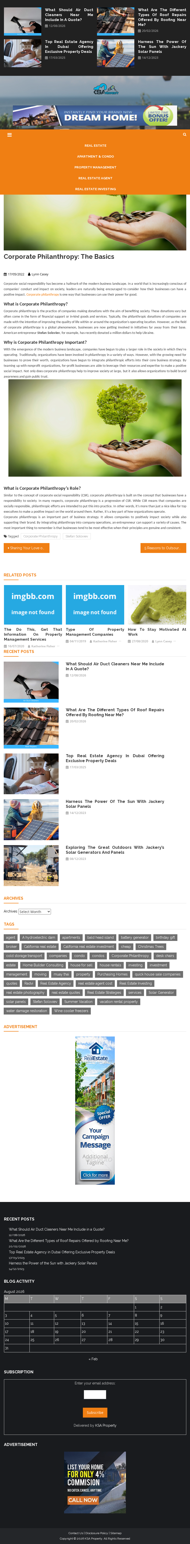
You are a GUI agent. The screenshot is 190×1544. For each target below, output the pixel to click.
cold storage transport (24, 956)
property (83, 974)
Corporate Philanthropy (41, 536)
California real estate (40, 947)
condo (79, 956)
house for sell (82, 965)
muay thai (61, 974)
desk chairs (165, 956)
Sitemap (115, 1533)
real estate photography (25, 993)
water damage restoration (26, 1011)
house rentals (110, 965)
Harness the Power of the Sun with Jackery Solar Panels (162, 47)
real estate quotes (66, 993)
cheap (126, 947)
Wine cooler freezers (71, 1011)
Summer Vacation (78, 1002)
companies (58, 956)
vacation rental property (119, 1002)
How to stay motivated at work (157, 632)
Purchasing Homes (112, 974)
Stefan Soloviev (77, 536)
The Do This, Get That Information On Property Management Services (33, 634)
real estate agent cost (95, 983)
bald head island (100, 937)
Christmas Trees (151, 947)
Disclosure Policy (96, 1533)
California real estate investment (88, 947)
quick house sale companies (158, 974)
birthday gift (165, 937)
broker (11, 947)
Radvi (28, 983)
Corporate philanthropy (42, 295)
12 (56, 1323)
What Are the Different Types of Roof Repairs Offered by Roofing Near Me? (162, 17)
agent (10, 937)
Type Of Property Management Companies (95, 632)
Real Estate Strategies (104, 993)
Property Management (20, 265)
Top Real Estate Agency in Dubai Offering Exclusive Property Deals (69, 47)
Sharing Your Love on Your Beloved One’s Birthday (29, 548)
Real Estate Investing (135, 983)
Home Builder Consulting (43, 965)
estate (11, 965)
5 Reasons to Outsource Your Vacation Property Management (165, 548)
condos (98, 956)
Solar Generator (161, 993)
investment (158, 965)
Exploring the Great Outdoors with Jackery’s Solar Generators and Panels (115, 850)
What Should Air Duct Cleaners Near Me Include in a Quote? (69, 15)
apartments (71, 937)
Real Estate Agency (55, 983)
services (135, 993)
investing (135, 965)
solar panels (16, 1002)
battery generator (135, 937)
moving (40, 974)
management (16, 974)
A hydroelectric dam (38, 937)
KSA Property (106, 1425)
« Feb (93, 1359)
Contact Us (76, 1533)
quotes (11, 983)
